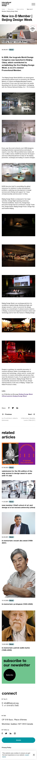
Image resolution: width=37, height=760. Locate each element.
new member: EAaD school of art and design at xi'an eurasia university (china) (18, 506)
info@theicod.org (11, 703)
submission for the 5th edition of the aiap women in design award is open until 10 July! (17, 473)
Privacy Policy (6, 747)
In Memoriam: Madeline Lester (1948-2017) (28, 419)
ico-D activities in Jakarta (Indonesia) (10, 419)
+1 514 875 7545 (11, 705)
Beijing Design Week (26, 394)
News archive (20, 9)
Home (3, 9)
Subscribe (9, 675)
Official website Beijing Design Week (14, 396)
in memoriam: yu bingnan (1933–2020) (17, 604)
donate (18, 740)
